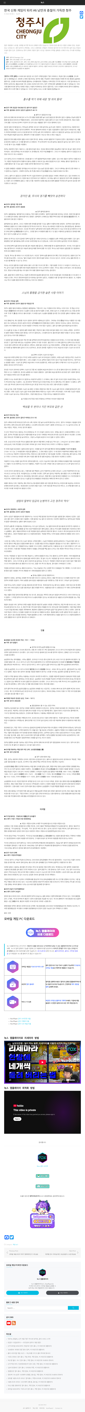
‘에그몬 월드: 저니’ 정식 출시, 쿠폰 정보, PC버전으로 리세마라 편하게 (30, 1360)
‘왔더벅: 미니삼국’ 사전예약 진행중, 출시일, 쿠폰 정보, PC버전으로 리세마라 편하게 (35, 1374)
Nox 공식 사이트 (42, 1166)
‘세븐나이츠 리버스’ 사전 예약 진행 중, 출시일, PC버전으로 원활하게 (30, 1382)
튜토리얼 (41, 1408)
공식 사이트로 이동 (24, 1018)
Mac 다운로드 (64, 1292)
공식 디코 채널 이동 (24, 1024)
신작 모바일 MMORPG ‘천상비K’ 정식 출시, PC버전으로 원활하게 (29, 1346)
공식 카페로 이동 (23, 1021)
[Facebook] (81, 13)
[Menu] (5, 3)
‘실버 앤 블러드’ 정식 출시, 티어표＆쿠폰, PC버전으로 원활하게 (28, 1367)
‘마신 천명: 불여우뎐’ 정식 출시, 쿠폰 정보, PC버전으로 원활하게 (29, 1385)
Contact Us (58, 1408)
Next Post (60, 1252)
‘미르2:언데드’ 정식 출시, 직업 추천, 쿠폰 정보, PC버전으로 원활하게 (30, 1357)
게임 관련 (35, 1408)
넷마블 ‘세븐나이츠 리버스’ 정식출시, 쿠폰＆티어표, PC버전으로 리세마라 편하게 (34, 1378)
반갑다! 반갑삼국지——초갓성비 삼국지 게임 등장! (24, 1342)
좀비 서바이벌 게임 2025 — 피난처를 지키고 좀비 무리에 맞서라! (29, 1353)
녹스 (42, 3)
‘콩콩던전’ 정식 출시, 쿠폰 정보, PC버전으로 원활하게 (25, 1371)
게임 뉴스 (15, 1244)
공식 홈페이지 (27, 1408)
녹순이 (18, 14)
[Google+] (81, 19)
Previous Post (23, 1252)
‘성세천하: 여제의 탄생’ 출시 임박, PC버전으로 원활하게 (26, 1349)
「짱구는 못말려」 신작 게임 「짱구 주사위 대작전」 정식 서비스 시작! (29, 1339)
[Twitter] (81, 17)
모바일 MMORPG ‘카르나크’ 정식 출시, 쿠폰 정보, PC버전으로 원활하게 (32, 1389)
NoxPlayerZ (49, 1408)
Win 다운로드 (24, 1292)
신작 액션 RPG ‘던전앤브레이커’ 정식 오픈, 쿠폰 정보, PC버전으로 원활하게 (33, 1364)
